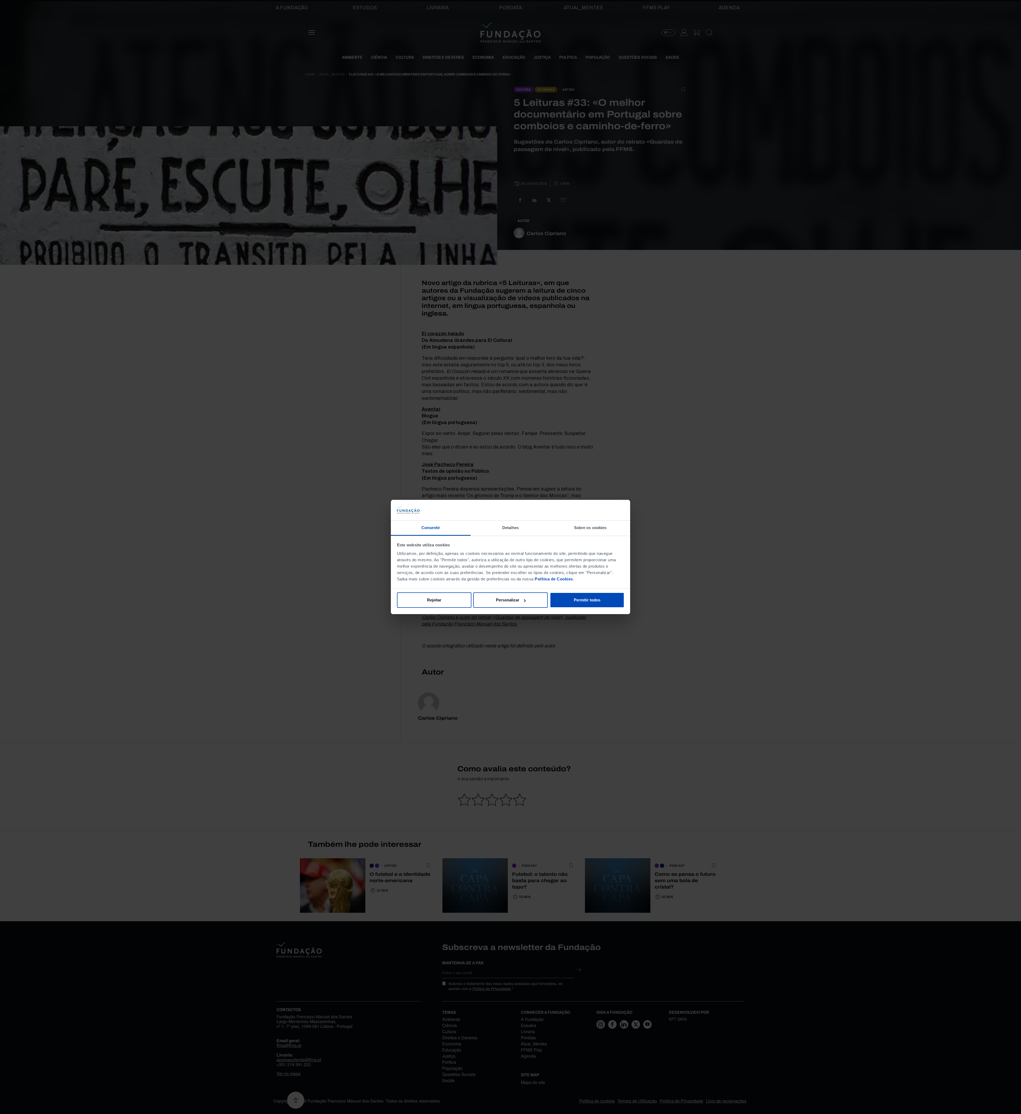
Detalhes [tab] (510, 527)
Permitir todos (587, 600)
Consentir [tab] (430, 527)
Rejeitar (434, 600)
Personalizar (507, 600)
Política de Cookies (554, 579)
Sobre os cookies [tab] (590, 527)
